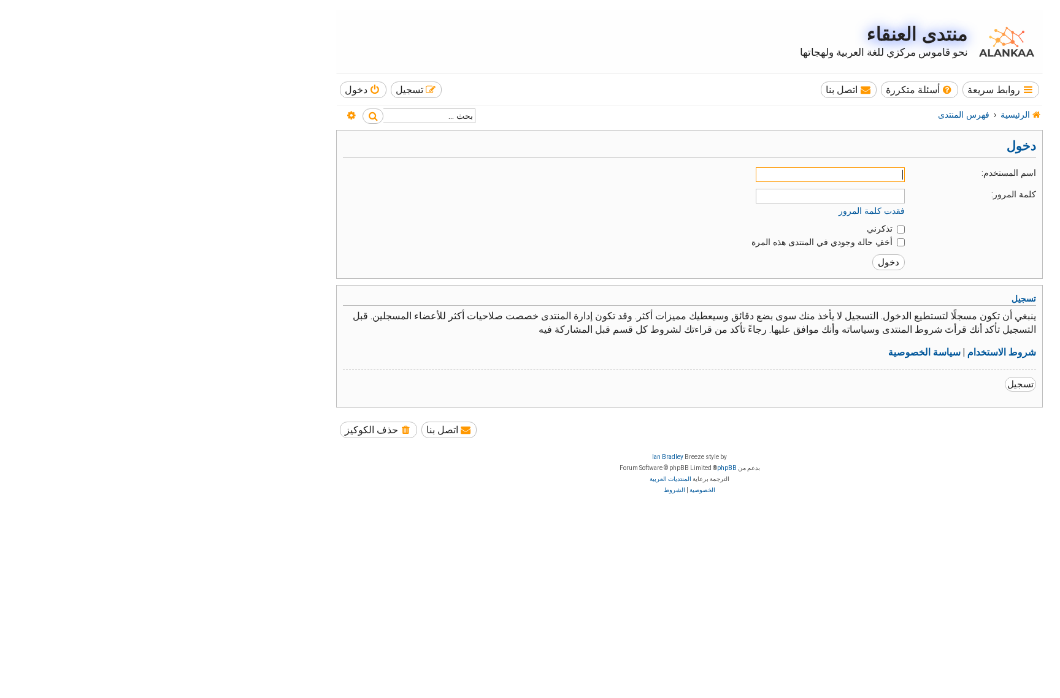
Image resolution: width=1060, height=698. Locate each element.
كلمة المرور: (1013, 194)
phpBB (727, 468)
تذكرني (881, 228)
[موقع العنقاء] (1003, 41)
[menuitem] (920, 90)
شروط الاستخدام (1001, 352)
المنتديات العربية (670, 479)
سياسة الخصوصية (924, 352)
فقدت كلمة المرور (872, 211)
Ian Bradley (667, 456)
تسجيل (1020, 384)
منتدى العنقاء (917, 34)
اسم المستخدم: (1008, 173)
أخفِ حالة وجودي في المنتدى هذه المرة (823, 242)
